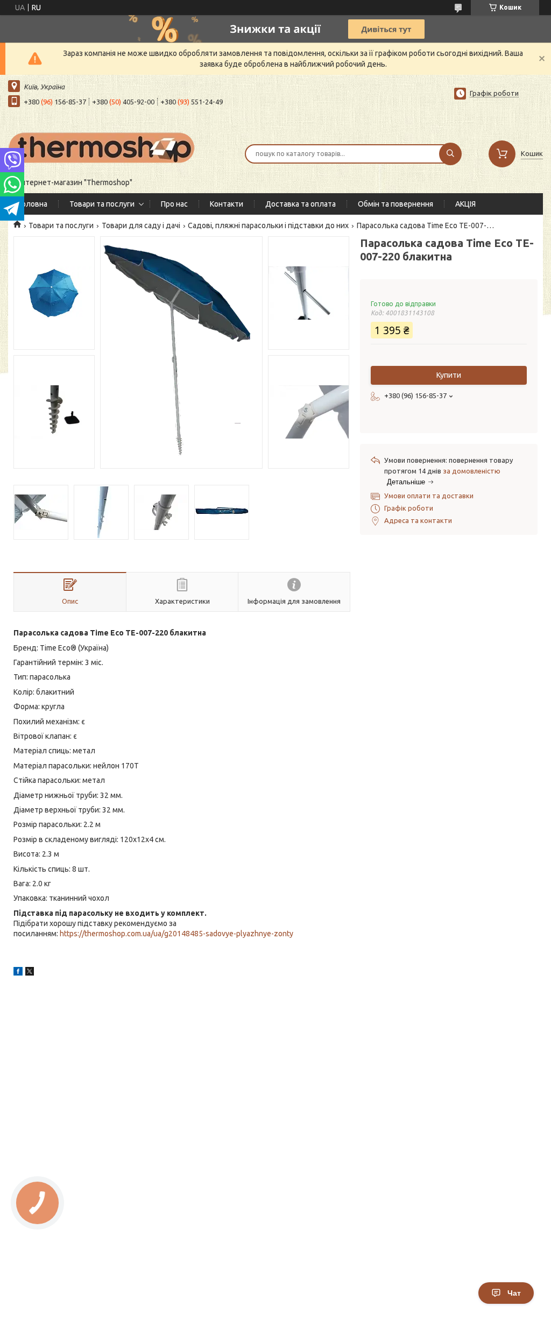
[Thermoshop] (102, 147)
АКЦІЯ (465, 204)
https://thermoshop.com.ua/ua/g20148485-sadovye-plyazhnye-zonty (176, 933)
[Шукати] (450, 154)
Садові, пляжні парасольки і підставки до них (268, 225)
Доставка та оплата (300, 204)
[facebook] (18, 973)
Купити (448, 375)
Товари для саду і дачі (141, 225)
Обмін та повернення (395, 204)
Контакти (226, 204)
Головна (33, 204)
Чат (514, 1293)
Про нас (174, 204)
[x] (29, 973)
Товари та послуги (102, 204)
